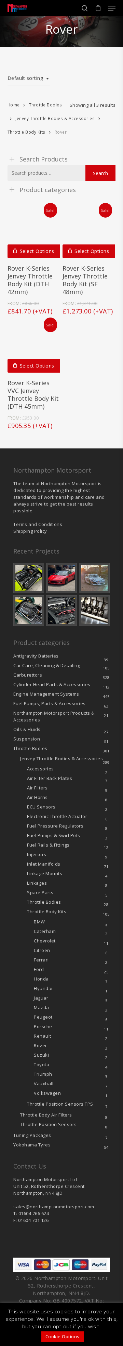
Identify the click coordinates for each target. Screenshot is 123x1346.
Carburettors (27, 675)
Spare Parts (40, 892)
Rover (40, 1045)
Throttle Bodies (45, 105)
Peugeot (43, 1017)
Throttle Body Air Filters (46, 1115)
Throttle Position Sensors (60, 1104)
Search (100, 173)
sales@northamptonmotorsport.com (53, 1207)
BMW (39, 922)
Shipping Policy (30, 531)
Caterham (45, 931)
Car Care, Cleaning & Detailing (46, 665)
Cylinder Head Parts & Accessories (52, 684)
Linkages (37, 883)
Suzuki (41, 1055)
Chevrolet (45, 941)
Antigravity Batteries (36, 656)
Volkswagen (47, 1093)
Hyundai (43, 988)
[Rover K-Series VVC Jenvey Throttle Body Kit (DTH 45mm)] (34, 346)
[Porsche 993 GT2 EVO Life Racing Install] (94, 578)
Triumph (43, 1074)
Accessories (40, 769)
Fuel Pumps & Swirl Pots (53, 835)
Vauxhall (43, 1083)
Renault (42, 1036)
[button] (111, 8)
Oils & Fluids (27, 729)
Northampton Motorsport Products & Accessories (54, 716)
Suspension (26, 739)
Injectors (36, 854)
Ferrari (41, 960)
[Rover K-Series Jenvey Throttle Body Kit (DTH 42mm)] (34, 232)
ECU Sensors (41, 807)
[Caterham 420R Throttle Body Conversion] (28, 578)
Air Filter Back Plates (49, 778)
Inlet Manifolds (43, 864)
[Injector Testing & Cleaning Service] (94, 610)
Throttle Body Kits (26, 132)
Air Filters (37, 788)
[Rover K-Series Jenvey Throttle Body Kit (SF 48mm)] (89, 232)
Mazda (41, 1007)
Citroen (42, 950)
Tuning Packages (32, 1135)
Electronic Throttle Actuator (57, 816)
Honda (41, 979)
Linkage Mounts (44, 873)
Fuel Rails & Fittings (48, 845)
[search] (84, 8)
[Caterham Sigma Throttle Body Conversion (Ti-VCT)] (28, 610)
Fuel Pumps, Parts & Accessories (49, 703)
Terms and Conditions (37, 524)
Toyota (41, 1064)
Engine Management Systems (46, 694)
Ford (39, 969)
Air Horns (37, 797)
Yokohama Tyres (32, 1145)
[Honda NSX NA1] (61, 578)
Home (14, 105)
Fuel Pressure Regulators (55, 826)
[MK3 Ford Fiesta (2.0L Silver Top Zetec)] (61, 610)
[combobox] (29, 78)
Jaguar (41, 998)
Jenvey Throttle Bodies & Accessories (55, 118)
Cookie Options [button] (62, 1336)
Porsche (43, 1026)
